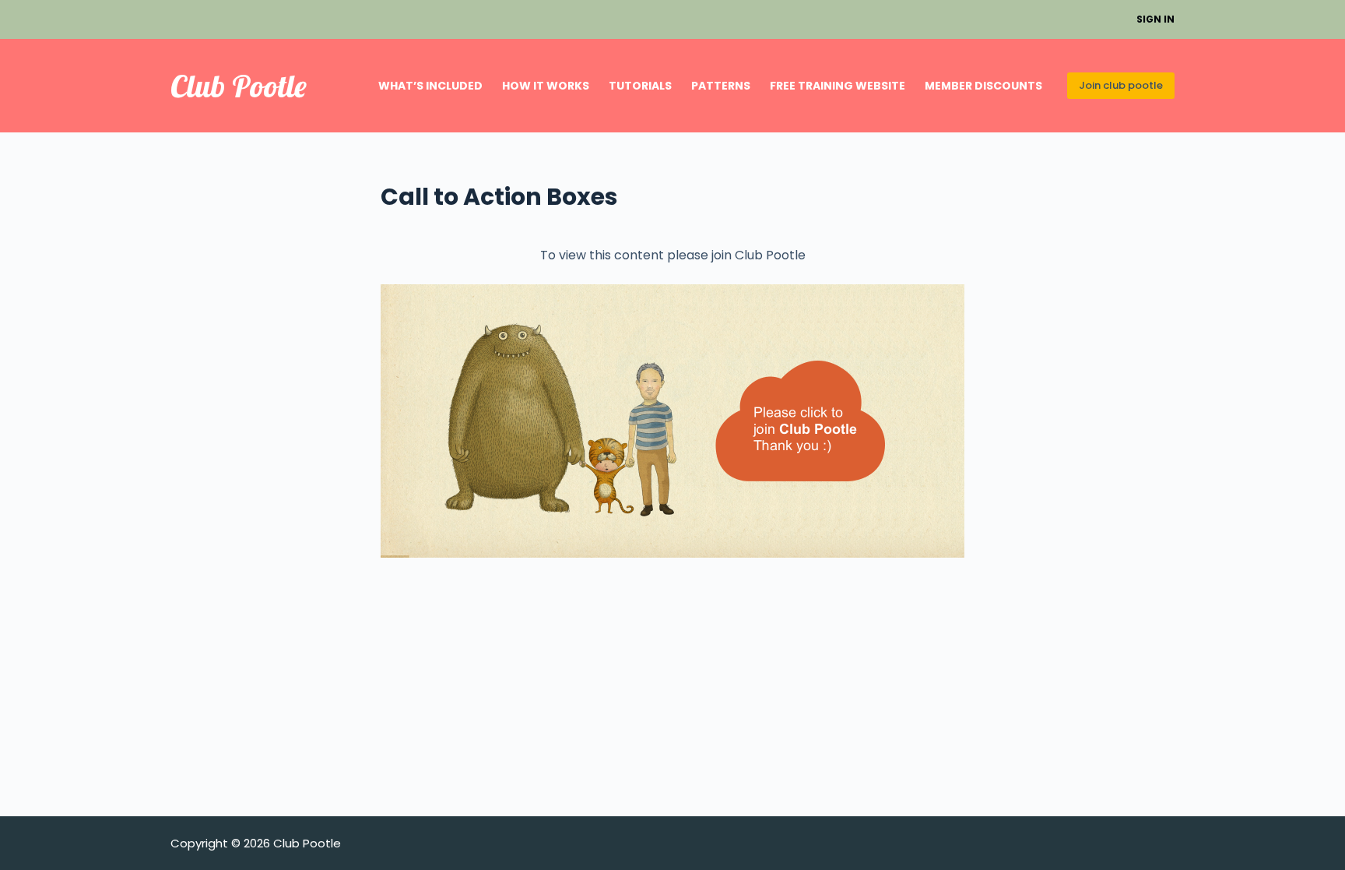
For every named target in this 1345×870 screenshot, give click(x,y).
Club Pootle (238, 85)
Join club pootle (1121, 85)
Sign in (1155, 19)
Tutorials (640, 85)
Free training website (837, 85)
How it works (545, 85)
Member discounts (983, 85)
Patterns (720, 85)
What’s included (430, 85)
